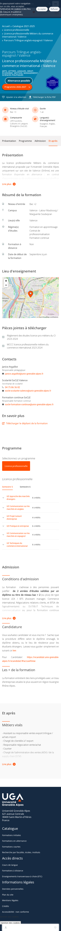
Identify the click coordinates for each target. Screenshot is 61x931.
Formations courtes (11, 846)
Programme (25, 140)
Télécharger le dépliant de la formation (27, 423)
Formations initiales (11, 835)
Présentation (9, 140)
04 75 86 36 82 (12, 387)
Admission (40, 140)
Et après (53, 140)
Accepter (42, 9)
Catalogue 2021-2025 (23, 26)
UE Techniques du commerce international (17, 544)
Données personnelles (12, 889)
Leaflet (33, 317)
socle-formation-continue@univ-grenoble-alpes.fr (29, 404)
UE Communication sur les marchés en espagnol (18, 534)
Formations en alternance (14, 841)
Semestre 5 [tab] (7, 486)
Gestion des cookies (10, 923)
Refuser (54, 9)
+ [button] (6, 281)
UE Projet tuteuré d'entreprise (14, 517)
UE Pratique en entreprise (18, 526)
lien (14, 650)
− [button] (6, 285)
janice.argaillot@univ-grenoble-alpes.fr (24, 373)
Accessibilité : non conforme (15, 911)
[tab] (16, 466)
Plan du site (7, 894)
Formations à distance (12, 870)
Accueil (6, 26)
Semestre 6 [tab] (25, 486)
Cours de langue (10, 865)
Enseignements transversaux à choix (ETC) (22, 876)
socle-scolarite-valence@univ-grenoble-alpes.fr (28, 390)
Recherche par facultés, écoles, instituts (21, 852)
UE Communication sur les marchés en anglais (18, 507)
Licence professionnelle (16, 29)
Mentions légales (10, 900)
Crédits (5, 906)
